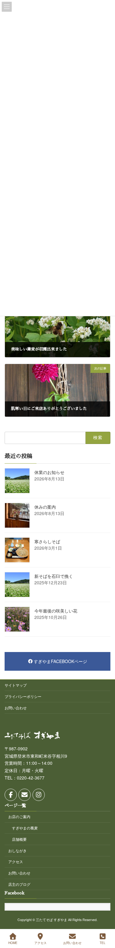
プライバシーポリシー (23, 696)
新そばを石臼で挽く (53, 576)
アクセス (15, 861)
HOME (12, 943)
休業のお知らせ (49, 472)
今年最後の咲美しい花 (55, 611)
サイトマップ (16, 685)
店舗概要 (19, 839)
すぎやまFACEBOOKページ (60, 661)
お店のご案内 (19, 816)
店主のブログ (19, 884)
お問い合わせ (16, 707)
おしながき (17, 850)
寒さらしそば (47, 541)
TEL (102, 943)
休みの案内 (45, 507)
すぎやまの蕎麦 (25, 827)
